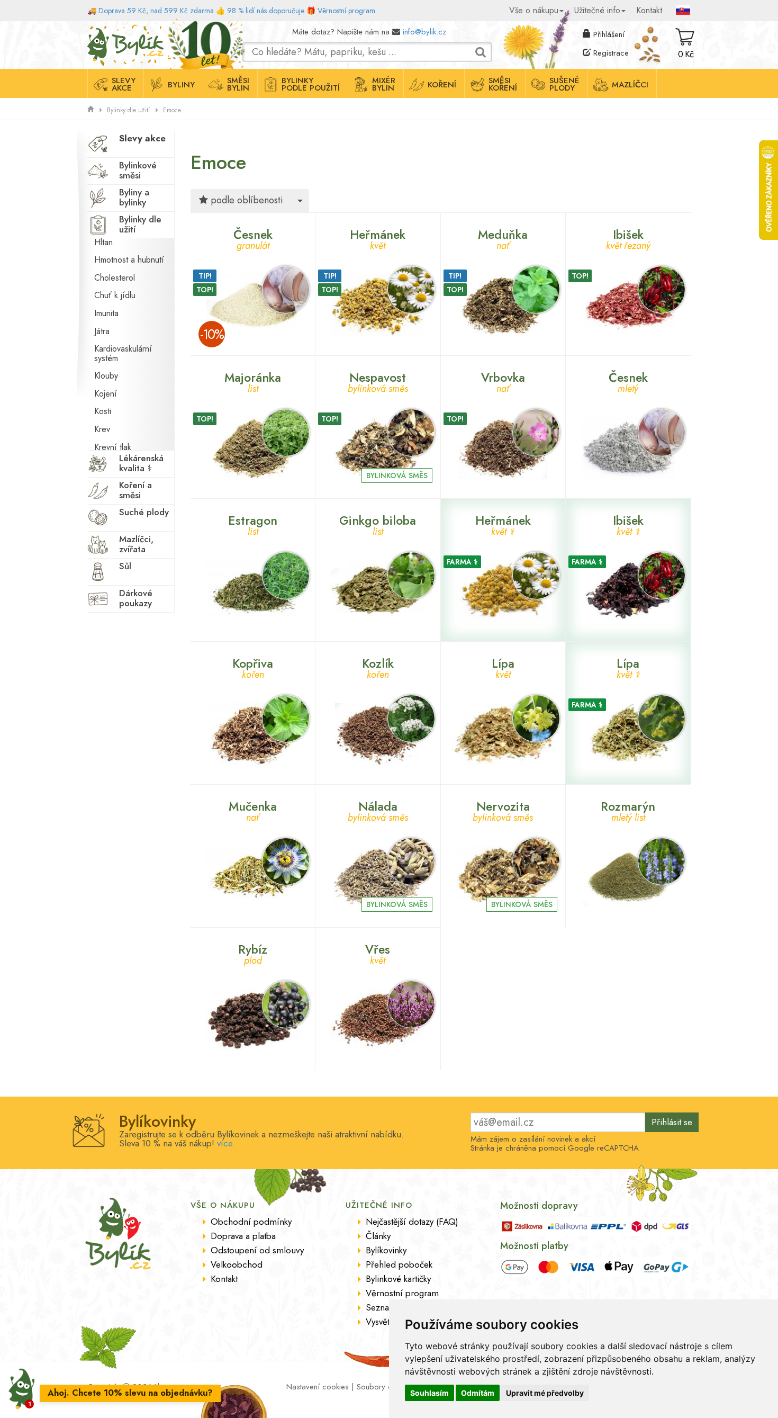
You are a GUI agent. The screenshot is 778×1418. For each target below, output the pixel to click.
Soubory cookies (385, 1387)
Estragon (252, 523)
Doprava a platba (243, 1235)
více (225, 1143)
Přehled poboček (399, 1264)
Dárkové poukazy (135, 598)
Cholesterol (114, 278)
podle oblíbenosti (245, 200)
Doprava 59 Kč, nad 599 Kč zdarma (156, 10)
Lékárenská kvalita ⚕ (141, 463)
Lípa (503, 666)
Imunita (106, 313)
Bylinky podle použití (311, 84)
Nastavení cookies (317, 1387)
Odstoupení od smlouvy (257, 1250)
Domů (96, 29)
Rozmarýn (628, 809)
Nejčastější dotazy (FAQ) (412, 1221)
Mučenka (253, 809)
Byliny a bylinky (134, 197)
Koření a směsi (135, 490)
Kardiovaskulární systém (123, 353)
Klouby (106, 376)
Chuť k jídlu (114, 295)
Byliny (181, 85)
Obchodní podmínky (251, 1221)
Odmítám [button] (477, 1392)
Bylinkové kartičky (398, 1278)
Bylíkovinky (386, 1250)
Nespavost (378, 381)
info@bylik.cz (424, 32)
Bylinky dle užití (128, 110)
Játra (102, 331)
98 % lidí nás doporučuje (265, 10)
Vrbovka (503, 381)
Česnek (253, 238)
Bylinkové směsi (138, 170)
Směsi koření (502, 84)
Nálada (378, 809)
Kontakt (649, 10)
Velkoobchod (237, 1264)
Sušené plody (564, 84)
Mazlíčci (630, 85)
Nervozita (503, 809)
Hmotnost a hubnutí (129, 260)
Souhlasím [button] (429, 1392)
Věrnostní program (346, 10)
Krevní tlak (112, 447)
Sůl (125, 566)
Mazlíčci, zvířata (136, 544)
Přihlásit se (672, 1122)
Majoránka (252, 381)
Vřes (377, 952)
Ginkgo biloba (377, 523)
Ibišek (628, 238)
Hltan (103, 242)
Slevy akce (123, 84)
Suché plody (144, 512)
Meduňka (503, 238)
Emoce (172, 110)
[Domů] (90, 109)
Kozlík (378, 666)
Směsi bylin (238, 84)
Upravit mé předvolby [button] (545, 1392)
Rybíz (252, 952)
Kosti (102, 411)
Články (378, 1235)
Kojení (105, 394)
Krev (102, 429)
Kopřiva (252, 666)
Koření (442, 85)
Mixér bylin (383, 84)
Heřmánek (377, 238)
